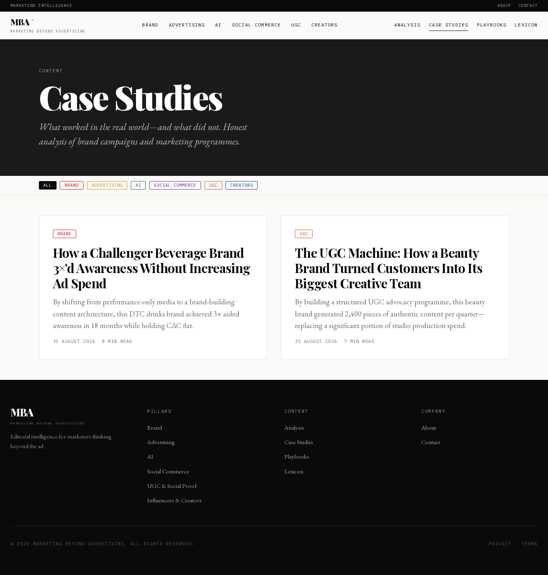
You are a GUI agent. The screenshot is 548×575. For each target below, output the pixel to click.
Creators (324, 25)
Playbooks (492, 25)
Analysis (407, 25)
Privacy (500, 543)
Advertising (187, 25)
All (47, 185)
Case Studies (448, 25)
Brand (150, 25)
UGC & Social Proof (172, 485)
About (504, 5)
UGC (296, 25)
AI (218, 25)
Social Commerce (256, 25)
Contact (528, 5)
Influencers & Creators (174, 500)
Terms (530, 543)
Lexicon (526, 25)
